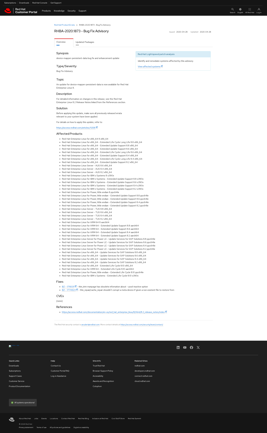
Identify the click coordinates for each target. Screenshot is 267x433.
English (240, 12)
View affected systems (149, 66)
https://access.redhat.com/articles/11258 (75, 127)
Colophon (97, 386)
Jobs (36, 418)
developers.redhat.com (145, 371)
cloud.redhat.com (142, 381)
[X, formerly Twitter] (198, 348)
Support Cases (15, 376)
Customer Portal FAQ (60, 371)
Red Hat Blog (83, 418)
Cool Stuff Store (118, 418)
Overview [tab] (60, 41)
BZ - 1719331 (68, 286)
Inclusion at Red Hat (100, 418)
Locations (54, 418)
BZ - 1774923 (69, 290)
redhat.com (140, 365)
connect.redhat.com (143, 376)
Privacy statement (26, 427)
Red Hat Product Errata (64, 25)
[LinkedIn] (178, 348)
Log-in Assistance (58, 376)
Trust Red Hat (99, 365)
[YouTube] (184, 348)
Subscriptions (10, 3)
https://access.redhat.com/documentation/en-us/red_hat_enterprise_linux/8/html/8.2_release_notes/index (113, 312)
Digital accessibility (81, 427)
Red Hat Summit (134, 418)
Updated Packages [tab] (85, 42)
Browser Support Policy (103, 371)
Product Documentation (19, 386)
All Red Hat (249, 12)
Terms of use (41, 427)
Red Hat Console (39, 3)
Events (44, 418)
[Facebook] (191, 348)
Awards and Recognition (103, 381)
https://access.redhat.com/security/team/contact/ (142, 324)
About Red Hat (25, 418)
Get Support (55, 3)
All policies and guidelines (60, 427)
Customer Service (16, 381)
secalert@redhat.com (90, 324)
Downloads (24, 3)
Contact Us (56, 365)
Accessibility (98, 376)
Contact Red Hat (68, 418)
